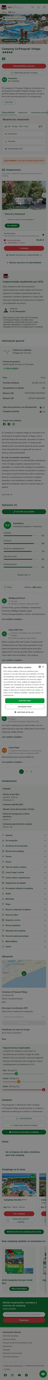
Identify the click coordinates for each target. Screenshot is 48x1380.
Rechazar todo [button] (24, 707)
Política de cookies (33, 690)
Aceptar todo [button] (25, 701)
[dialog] (24, 690)
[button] (24, 712)
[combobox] (40, 667)
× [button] (43, 667)
